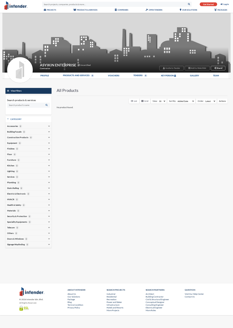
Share (219, 68)
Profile (44, 76)
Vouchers (113, 76)
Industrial (111, 294)
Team (216, 76)
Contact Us (190, 296)
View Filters (16, 90)
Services (10, 177)
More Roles (151, 310)
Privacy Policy (74, 307)
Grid (146, 101)
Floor (9, 154)
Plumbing (11, 182)
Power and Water (114, 302)
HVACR (10, 199)
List (135, 101)
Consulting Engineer (155, 305)
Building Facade (14, 132)
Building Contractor (155, 296)
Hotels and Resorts (115, 307)
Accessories (12, 126)
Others (10, 233)
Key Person (167, 76)
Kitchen (10, 165)
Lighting (10, 171)
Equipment (12, 143)
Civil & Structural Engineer (157, 299)
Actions (222, 101)
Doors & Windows (15, 239)
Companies (122, 10)
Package (71, 299)
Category (15, 119)
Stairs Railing (13, 188)
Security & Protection (17, 216)
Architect (150, 294)
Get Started (208, 4)
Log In (226, 4)
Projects (51, 10)
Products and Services (78, 75)
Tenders (139, 75)
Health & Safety (14, 205)
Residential (111, 296)
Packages (222, 10)
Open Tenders (155, 10)
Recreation (111, 299)
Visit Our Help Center (194, 294)
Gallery (194, 76)
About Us (72, 294)
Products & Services (87, 10)
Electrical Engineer (154, 307)
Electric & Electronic (16, 194)
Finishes (10, 149)
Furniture (11, 160)
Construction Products (17, 137)
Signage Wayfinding (16, 244)
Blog (70, 302)
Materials (11, 211)
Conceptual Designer (155, 302)
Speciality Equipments (17, 222)
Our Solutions (189, 10)
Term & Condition (75, 305)
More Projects (113, 310)
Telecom (11, 227)
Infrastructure (113, 305)
